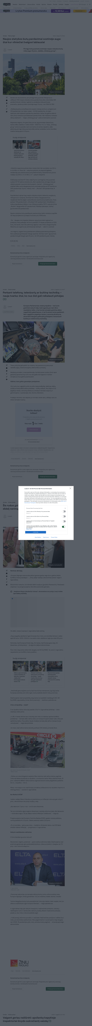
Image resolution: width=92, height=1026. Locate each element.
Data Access (46, 537)
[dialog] (46, 513)
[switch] (64, 511)
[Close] (71, 488)
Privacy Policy (54, 537)
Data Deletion (38, 537)
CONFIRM (35, 532)
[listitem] (46, 508)
